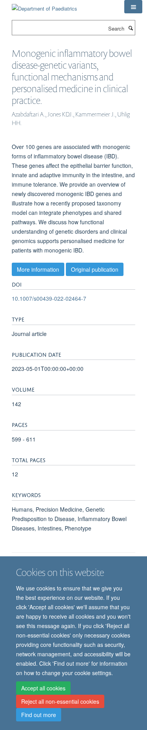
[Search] (130, 28)
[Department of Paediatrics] (44, 5)
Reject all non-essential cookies (60, 701)
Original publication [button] (94, 269)
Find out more (38, 715)
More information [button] (38, 269)
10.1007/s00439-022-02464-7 (49, 298)
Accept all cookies (43, 688)
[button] (133, 6)
